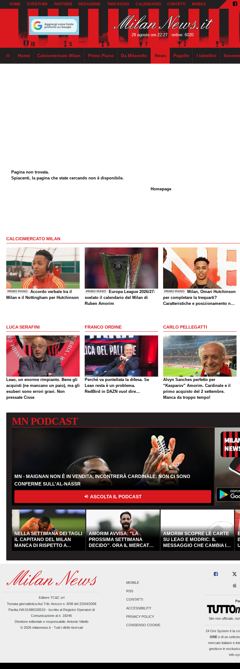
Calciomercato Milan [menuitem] (59, 55)
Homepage (161, 189)
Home (15, 4)
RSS (129, 591)
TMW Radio (118, 4)
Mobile (132, 582)
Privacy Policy (140, 616)
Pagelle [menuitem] (181, 55)
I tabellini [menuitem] (206, 55)
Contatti (134, 600)
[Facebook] (235, 4)
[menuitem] (7, 56)
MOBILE (199, 4)
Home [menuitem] (24, 55)
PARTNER (63, 4)
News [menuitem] (160, 55)
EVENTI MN (37, 4)
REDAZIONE (89, 4)
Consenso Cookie (143, 625)
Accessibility (138, 608)
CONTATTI (176, 4)
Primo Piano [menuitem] (101, 55)
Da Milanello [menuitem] (134, 55)
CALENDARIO (148, 4)
